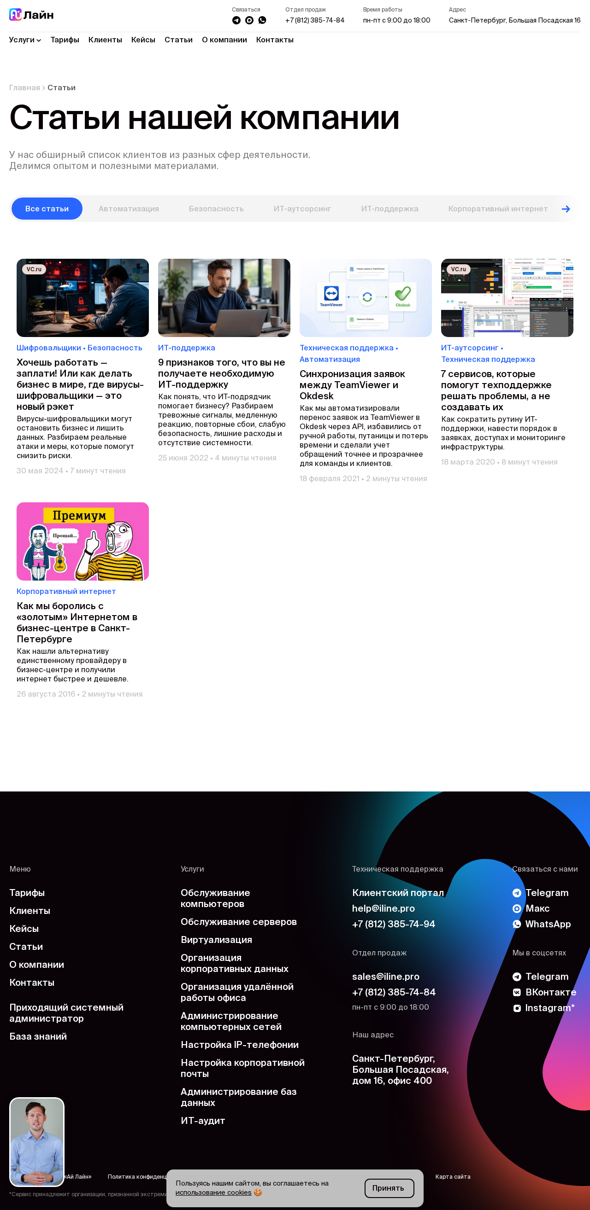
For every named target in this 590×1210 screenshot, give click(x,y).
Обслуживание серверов (239, 922)
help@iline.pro (383, 909)
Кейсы (143, 40)
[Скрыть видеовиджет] (54, 1107)
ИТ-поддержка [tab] (390, 209)
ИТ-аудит (203, 1121)
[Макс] (249, 20)
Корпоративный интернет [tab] (498, 209)
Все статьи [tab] (47, 209)
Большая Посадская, (400, 1070)
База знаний (38, 1037)
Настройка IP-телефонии (240, 1045)
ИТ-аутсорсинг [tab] (302, 209)
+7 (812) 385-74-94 (394, 925)
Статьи (179, 40)
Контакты (275, 40)
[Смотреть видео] (37, 1142)
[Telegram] (236, 20)
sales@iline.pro (385, 977)
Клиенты (105, 40)
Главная (24, 88)
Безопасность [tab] (216, 209)
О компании (224, 40)
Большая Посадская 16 (515, 20)
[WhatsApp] (262, 20)
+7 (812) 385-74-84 (315, 20)
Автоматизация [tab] (129, 209)
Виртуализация (216, 940)
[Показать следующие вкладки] (566, 208)
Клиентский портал (398, 893)
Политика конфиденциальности (151, 1177)
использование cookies (214, 1192)
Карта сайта (453, 1177)
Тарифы (64, 40)
